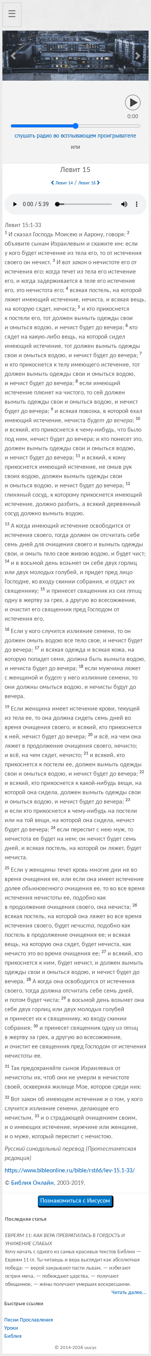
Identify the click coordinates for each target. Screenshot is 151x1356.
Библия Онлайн (32, 1183)
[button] (13, 56)
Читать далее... (129, 1293)
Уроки (11, 1328)
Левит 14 (63, 183)
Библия (13, 1336)
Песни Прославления (28, 1320)
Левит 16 (87, 183)
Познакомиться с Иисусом (75, 1201)
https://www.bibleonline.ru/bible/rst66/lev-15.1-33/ (70, 1171)
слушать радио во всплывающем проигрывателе (75, 135)
